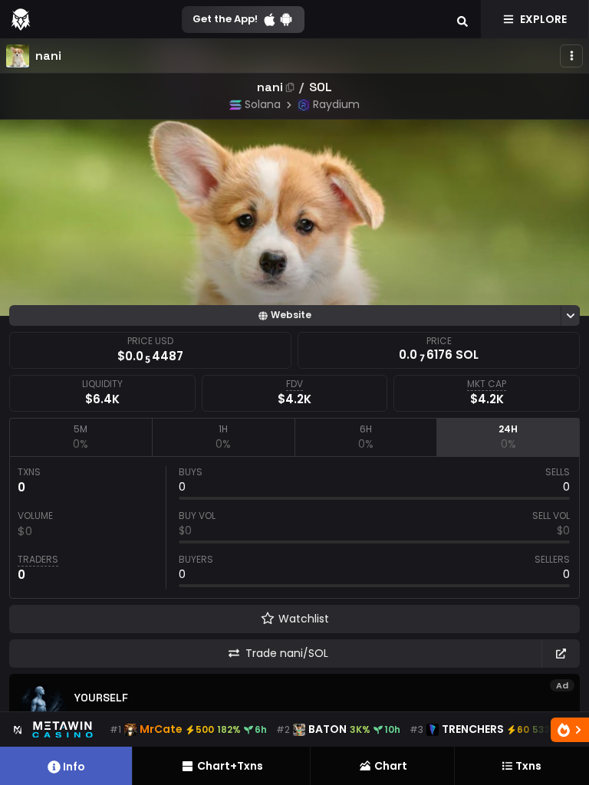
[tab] (80, 437)
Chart (390, 766)
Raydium (336, 104)
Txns (528, 766)
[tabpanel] (294, 527)
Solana (263, 104)
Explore (543, 19)
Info (74, 766)
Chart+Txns (230, 766)
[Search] (462, 19)
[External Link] (560, 653)
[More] (571, 55)
